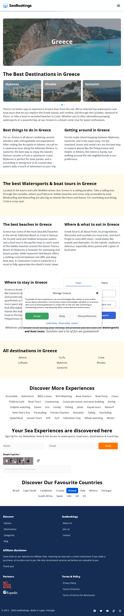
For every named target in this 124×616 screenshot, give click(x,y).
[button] (97, 293)
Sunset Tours (34, 418)
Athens (23, 357)
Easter (37, 407)
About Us (67, 523)
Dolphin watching (20, 407)
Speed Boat (16, 418)
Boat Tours (34, 401)
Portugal (106, 490)
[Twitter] (101, 610)
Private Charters (59, 412)
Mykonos (12, 84)
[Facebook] (94, 610)
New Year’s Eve (21, 412)
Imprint (75, 323)
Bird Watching (64, 396)
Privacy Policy (64, 323)
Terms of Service (71, 589)
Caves (115, 396)
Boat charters (83, 396)
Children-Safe (16, 401)
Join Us (66, 529)
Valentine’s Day (72, 418)
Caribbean (46, 490)
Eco (47, 407)
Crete (101, 357)
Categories (9, 535)
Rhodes (50, 84)
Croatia (60, 490)
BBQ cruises (45, 396)
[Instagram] (120, 610)
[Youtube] (107, 610)
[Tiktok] (113, 610)
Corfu (62, 357)
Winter (110, 418)
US (84, 496)
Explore (7, 523)
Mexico (93, 490)
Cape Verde (29, 490)
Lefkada (22, 362)
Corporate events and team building (83, 401)
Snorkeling (105, 412)
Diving (111, 401)
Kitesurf (109, 407)
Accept (37, 315)
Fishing (69, 407)
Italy (82, 490)
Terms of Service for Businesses (79, 595)
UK (77, 496)
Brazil (16, 490)
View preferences (87, 315)
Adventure (27, 396)
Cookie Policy (51, 323)
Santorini (92, 84)
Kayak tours (94, 407)
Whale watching (94, 418)
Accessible (12, 396)
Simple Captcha (11, 454)
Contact (66, 535)
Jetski (80, 407)
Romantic (78, 412)
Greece (62, 41)
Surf (56, 418)
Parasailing (40, 412)
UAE (69, 496)
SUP (48, 418)
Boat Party (101, 396)
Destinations (10, 529)
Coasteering (52, 401)
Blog (6, 541)
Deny (62, 315)
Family (57, 407)
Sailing (91, 412)
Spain (59, 496)
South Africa (45, 496)
